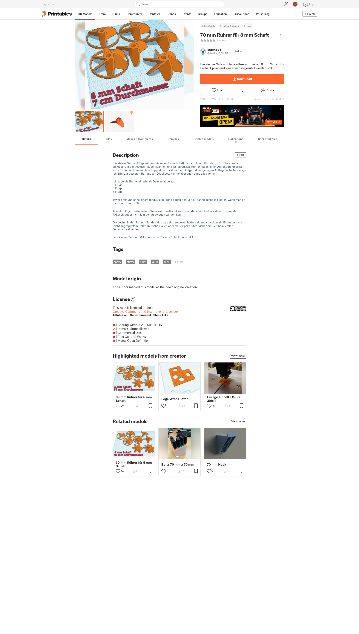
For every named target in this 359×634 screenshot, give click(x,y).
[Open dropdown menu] (280, 34)
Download (244, 79)
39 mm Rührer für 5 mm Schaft (134, 398)
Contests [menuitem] (154, 14)
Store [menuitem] (102, 14)
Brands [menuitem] (171, 14)
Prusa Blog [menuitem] (263, 14)
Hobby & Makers (231, 26)
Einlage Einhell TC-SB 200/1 (223, 398)
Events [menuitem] (186, 14)
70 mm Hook (216, 464)
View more (238, 355)
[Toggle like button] (118, 405)
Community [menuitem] (134, 14)
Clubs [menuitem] (116, 14)
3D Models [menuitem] (85, 14)
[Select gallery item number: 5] (185, 391)
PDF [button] (242, 155)
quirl (155, 261)
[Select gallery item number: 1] (172, 391)
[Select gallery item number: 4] (182, 391)
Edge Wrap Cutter (174, 399)
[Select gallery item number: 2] (176, 391)
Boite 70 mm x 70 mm (177, 464)
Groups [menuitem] (202, 14)
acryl (167, 261)
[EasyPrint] (286, 4)
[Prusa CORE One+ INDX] (242, 116)
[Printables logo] (57, 14)
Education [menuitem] (220, 14)
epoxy (117, 261)
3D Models (209, 26)
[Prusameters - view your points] (295, 4)
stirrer (130, 261)
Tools (248, 26)
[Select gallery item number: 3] (179, 391)
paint (143, 261)
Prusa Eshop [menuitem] (241, 14)
